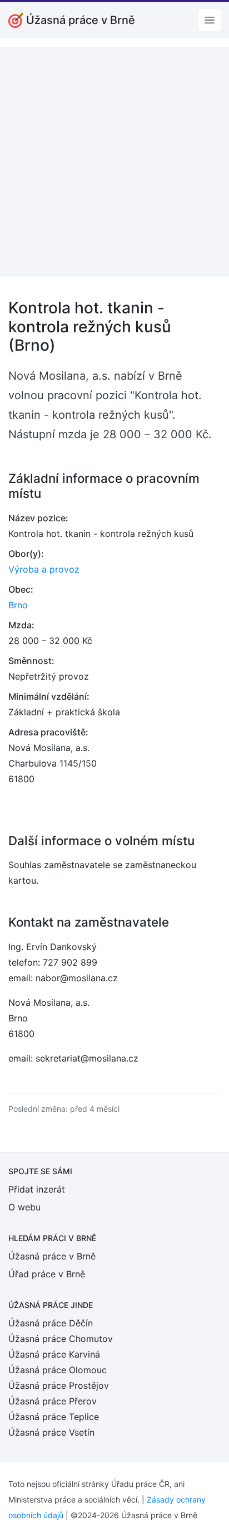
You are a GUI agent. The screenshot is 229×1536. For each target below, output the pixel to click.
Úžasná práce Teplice (53, 1416)
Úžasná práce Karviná (54, 1354)
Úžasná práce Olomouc (57, 1369)
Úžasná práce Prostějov (58, 1385)
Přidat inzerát (36, 1189)
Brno (18, 604)
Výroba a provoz (43, 569)
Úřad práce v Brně (46, 1274)
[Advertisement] (114, 162)
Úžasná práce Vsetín (51, 1432)
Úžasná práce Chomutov (60, 1338)
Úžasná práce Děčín (50, 1323)
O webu (24, 1207)
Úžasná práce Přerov (52, 1401)
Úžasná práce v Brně (52, 1256)
